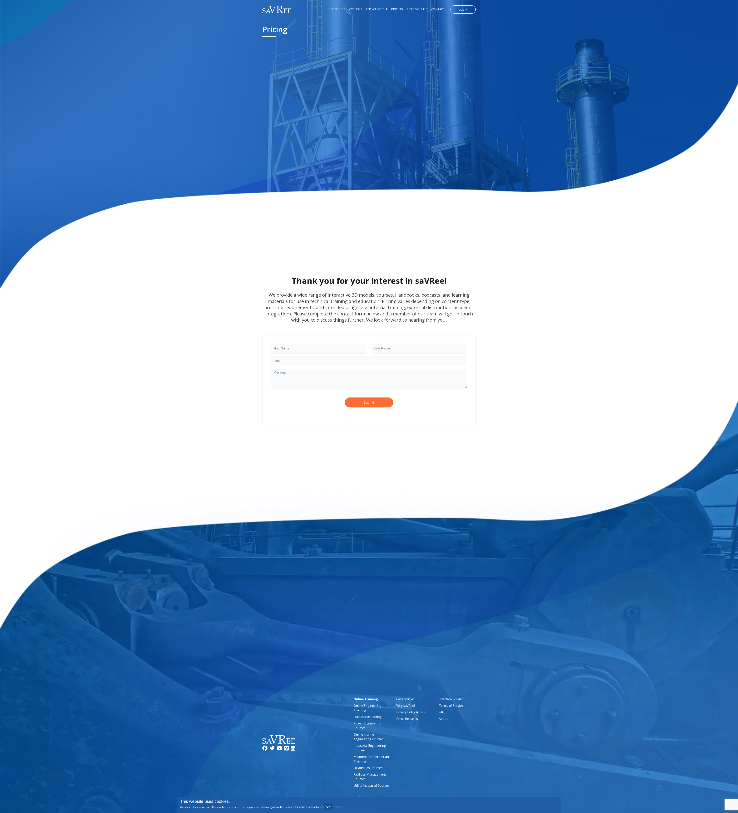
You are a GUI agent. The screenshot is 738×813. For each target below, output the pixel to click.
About (443, 719)
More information (311, 807)
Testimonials (417, 9)
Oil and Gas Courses (368, 768)
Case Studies (405, 699)
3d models (337, 9)
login (463, 9)
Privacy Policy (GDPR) (411, 712)
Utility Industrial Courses (371, 785)
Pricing (397, 9)
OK (328, 806)
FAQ (442, 712)
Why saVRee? (405, 705)
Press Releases (407, 719)
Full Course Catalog (368, 717)
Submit (369, 402)
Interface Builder (451, 699)
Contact (438, 9)
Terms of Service (451, 705)
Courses (355, 9)
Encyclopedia (376, 9)
